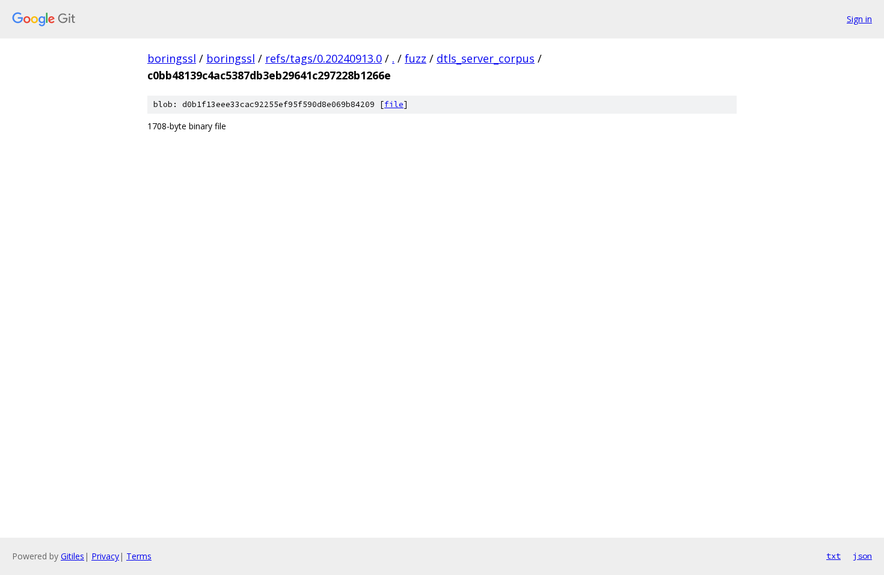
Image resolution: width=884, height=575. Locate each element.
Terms (139, 556)
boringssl (171, 58)
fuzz (415, 58)
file (394, 104)
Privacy (105, 556)
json (862, 555)
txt (833, 555)
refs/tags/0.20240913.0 (323, 58)
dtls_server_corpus (486, 58)
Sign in (859, 19)
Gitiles (72, 556)
